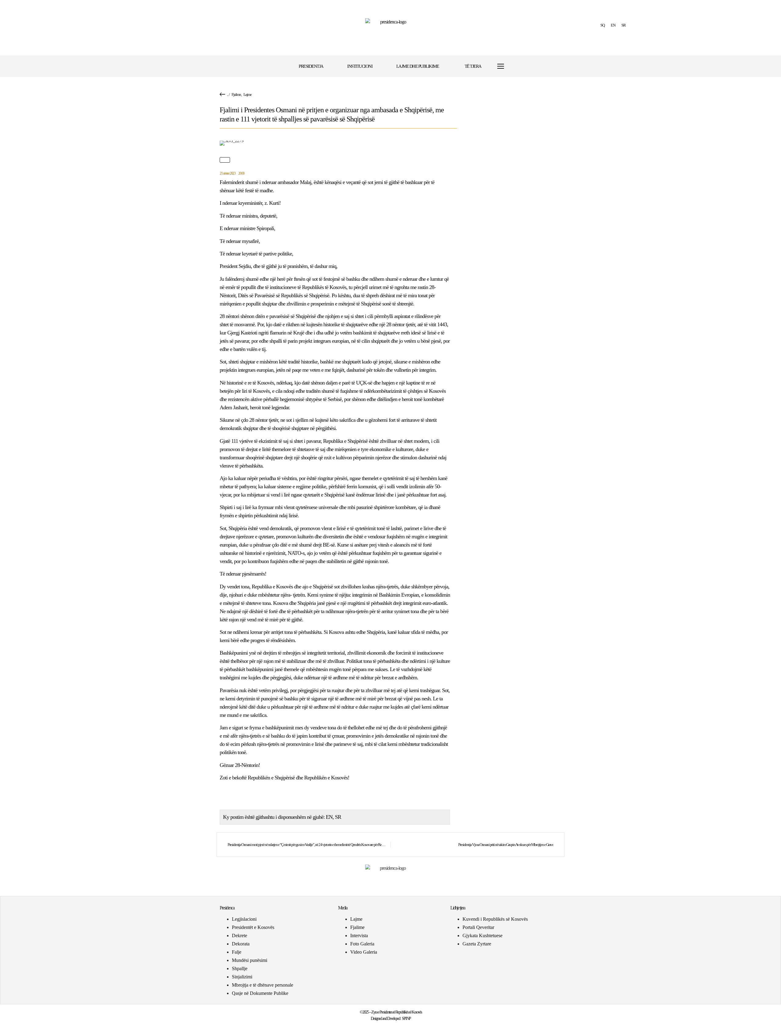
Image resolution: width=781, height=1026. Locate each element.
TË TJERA (473, 66)
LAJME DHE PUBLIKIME (417, 66)
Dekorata (241, 943)
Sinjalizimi (242, 976)
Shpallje (239, 968)
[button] (519, 66)
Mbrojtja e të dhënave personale (262, 985)
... (227, 94)
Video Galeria (363, 952)
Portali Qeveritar (478, 927)
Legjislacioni (244, 919)
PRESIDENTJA (311, 66)
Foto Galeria (362, 943)
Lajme (247, 94)
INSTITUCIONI (359, 66)
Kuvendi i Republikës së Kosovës (495, 919)
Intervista (359, 935)
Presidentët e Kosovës (253, 927)
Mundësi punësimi (249, 960)
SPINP (406, 1018)
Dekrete (239, 935)
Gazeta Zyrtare (476, 943)
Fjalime (236, 94)
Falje (236, 952)
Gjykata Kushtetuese (482, 935)
